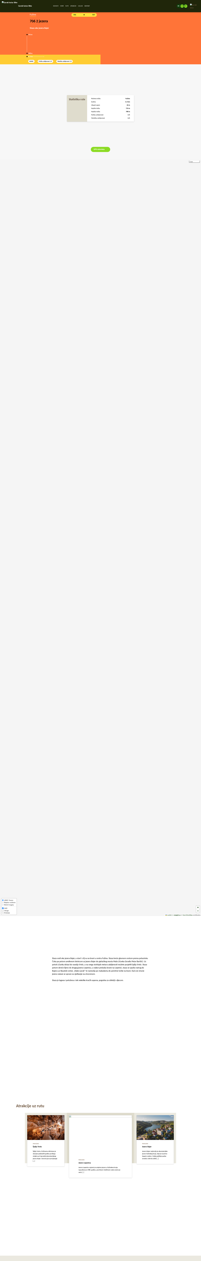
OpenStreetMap (188, 915)
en (182, 6)
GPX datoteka (99, 149)
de (185, 6)
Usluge (80, 6)
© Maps (177, 915)
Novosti (56, 6)
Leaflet (169, 915)
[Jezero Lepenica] (100, 1117)
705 (74, 15)
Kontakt (87, 6)
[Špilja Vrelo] (45, 1139)
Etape (62, 6)
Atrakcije (73, 6)
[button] (198, 907)
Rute (67, 6)
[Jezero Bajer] (155, 1139)
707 (93, 15)
